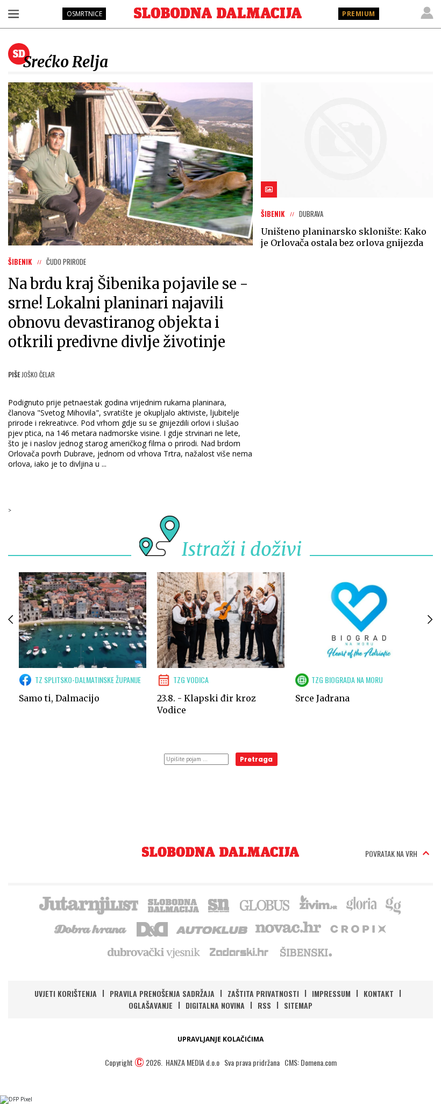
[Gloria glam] (394, 904)
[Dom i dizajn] (152, 928)
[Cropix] (357, 928)
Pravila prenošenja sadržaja (162, 993)
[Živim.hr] (318, 904)
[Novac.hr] (288, 928)
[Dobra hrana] (91, 928)
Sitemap (298, 1005)
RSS (264, 1005)
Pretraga (256, 759)
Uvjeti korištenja (65, 993)
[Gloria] (361, 904)
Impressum (331, 993)
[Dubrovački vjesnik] (154, 951)
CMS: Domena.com (310, 1062)
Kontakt (379, 993)
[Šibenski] (305, 951)
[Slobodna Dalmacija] (218, 13)
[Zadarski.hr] (239, 951)
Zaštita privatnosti (263, 993)
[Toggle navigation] (13, 13)
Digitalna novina (215, 1005)
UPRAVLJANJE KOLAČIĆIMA (220, 1039)
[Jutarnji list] (88, 904)
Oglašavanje (151, 1005)
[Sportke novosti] (219, 904)
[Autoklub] (212, 928)
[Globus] (265, 904)
